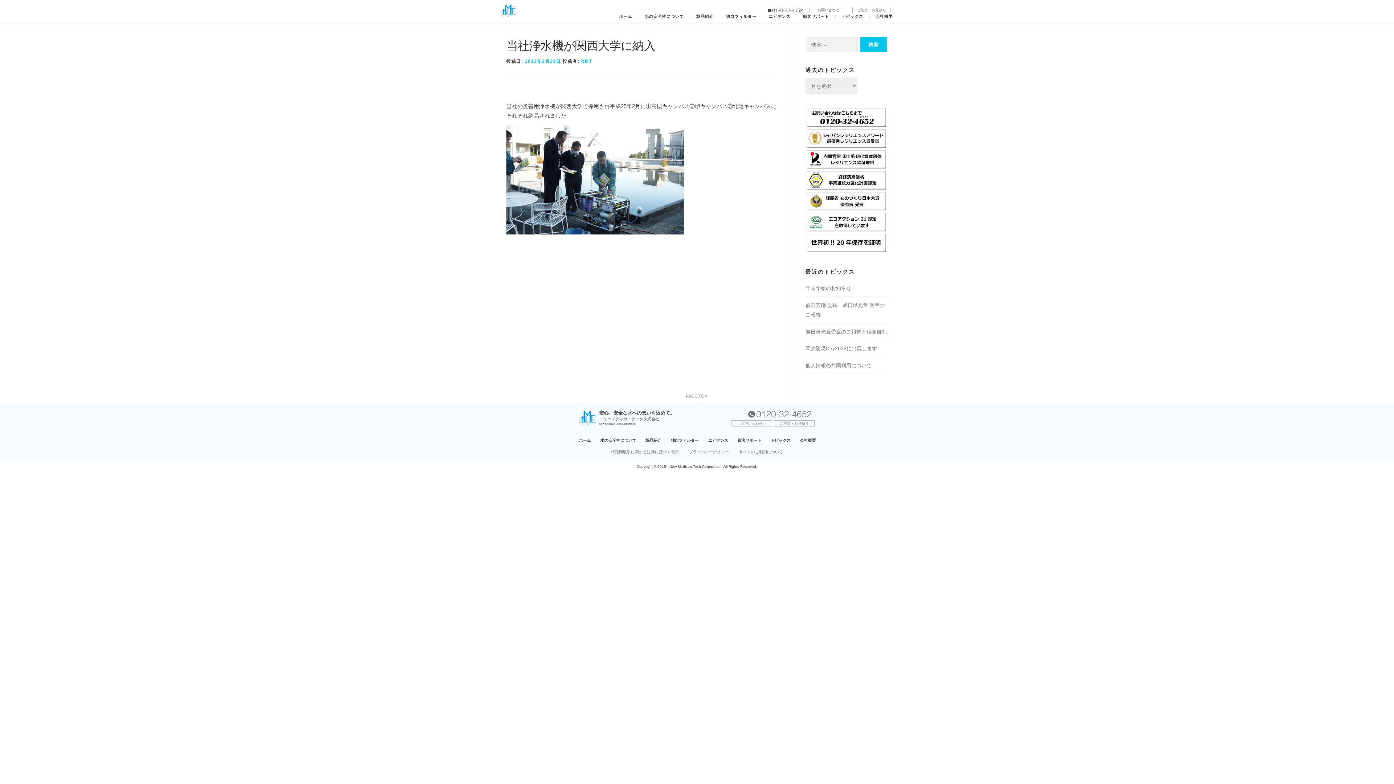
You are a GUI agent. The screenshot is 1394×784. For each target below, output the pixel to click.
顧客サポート (816, 17)
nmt (586, 61)
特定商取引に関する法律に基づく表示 (645, 452)
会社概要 (884, 17)
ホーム (625, 17)
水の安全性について (664, 17)
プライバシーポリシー (709, 452)
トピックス (852, 17)
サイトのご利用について (761, 452)
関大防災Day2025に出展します (841, 348)
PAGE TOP (696, 396)
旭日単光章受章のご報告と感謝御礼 (846, 332)
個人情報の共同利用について (839, 365)
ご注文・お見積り (871, 10)
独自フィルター (741, 17)
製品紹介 (705, 17)
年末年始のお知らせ (828, 288)
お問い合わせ (828, 10)
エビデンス (780, 17)
